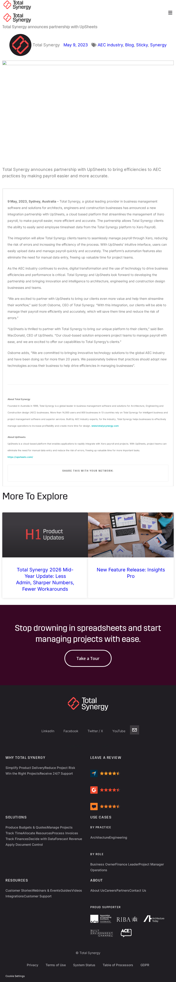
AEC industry (110, 44)
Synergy (158, 44)
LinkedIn (47, 731)
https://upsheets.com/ (20, 457)
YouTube (118, 731)
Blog (129, 44)
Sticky (142, 44)
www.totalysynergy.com (105, 425)
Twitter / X (95, 731)
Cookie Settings (15, 976)
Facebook (70, 731)
